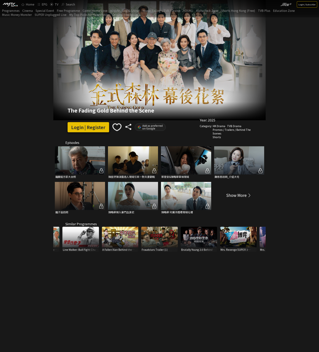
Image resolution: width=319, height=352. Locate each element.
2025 (211, 120)
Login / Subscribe (307, 4)
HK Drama (219, 126)
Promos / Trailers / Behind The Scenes (232, 131)
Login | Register (88, 127)
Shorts (217, 137)
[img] (10, 4)
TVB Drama (234, 126)
